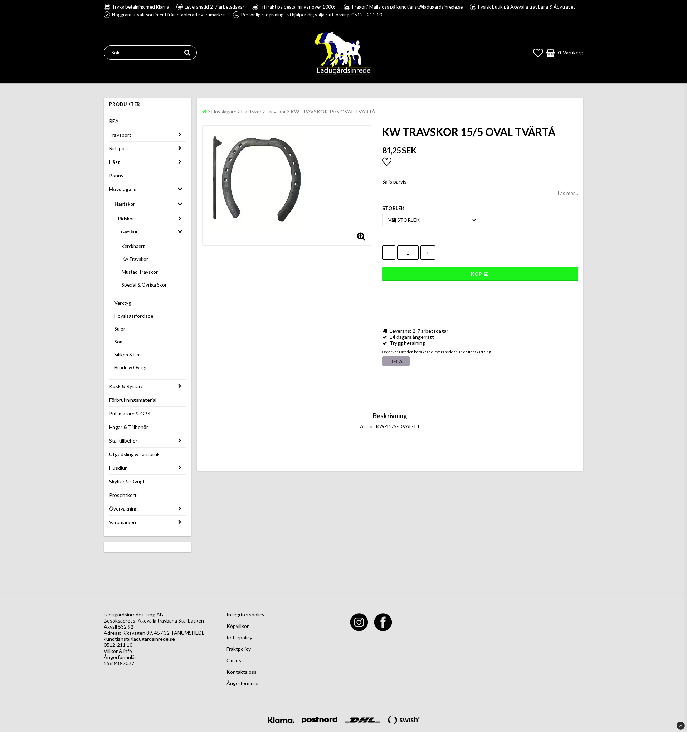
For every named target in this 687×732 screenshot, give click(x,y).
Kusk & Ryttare (126, 386)
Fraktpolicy (238, 649)
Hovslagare (122, 189)
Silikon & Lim (127, 354)
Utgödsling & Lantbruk (134, 454)
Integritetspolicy (245, 614)
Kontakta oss (241, 672)
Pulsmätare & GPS (129, 413)
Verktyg (122, 303)
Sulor (119, 329)
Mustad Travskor (140, 272)
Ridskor (126, 218)
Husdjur (118, 468)
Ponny (116, 175)
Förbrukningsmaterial (132, 400)
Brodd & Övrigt (130, 367)
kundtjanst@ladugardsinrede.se (139, 639)
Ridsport (118, 148)
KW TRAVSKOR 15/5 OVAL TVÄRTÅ (333, 111)
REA (114, 121)
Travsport (120, 135)
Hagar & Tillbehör (128, 427)
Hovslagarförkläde (133, 316)
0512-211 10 (118, 645)
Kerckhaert (133, 246)
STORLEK (393, 208)
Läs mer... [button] (568, 193)
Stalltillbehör (123, 441)
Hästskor (124, 204)
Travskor (128, 231)
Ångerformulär (120, 657)
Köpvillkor (237, 626)
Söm (119, 342)
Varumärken (122, 522)
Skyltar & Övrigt (127, 481)
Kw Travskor (135, 259)
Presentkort (123, 495)
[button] (538, 52)
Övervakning (123, 509)
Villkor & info (118, 651)
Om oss (235, 660)
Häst (114, 162)
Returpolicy (239, 637)
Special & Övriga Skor (144, 285)
